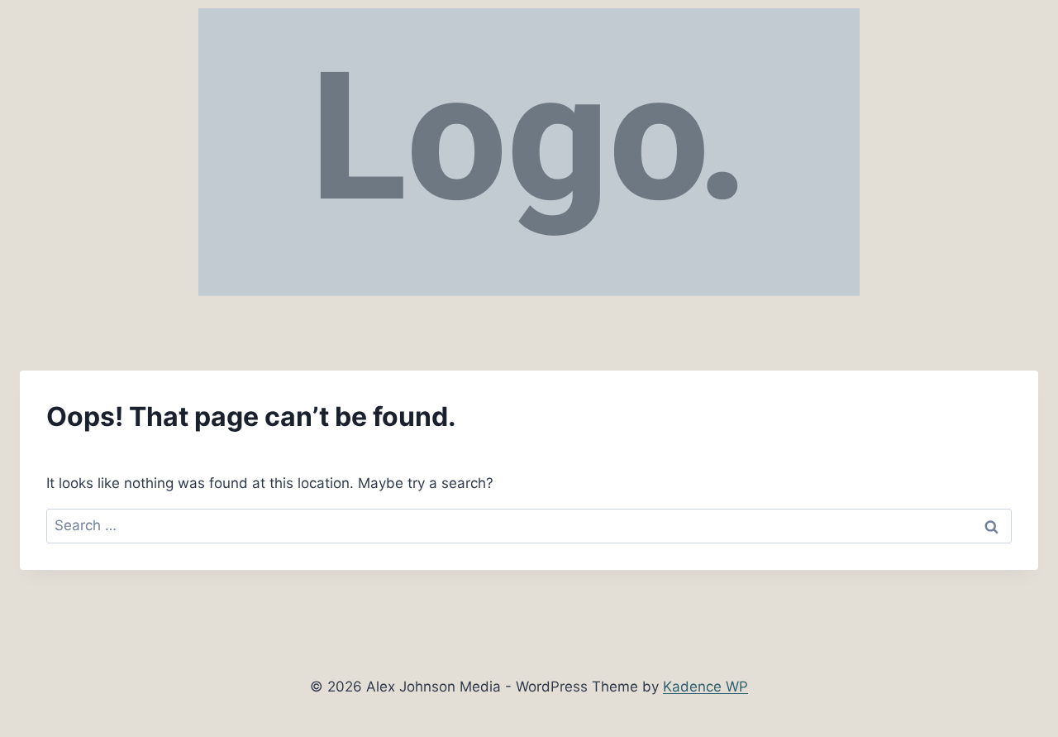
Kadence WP (705, 686)
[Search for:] (529, 525)
